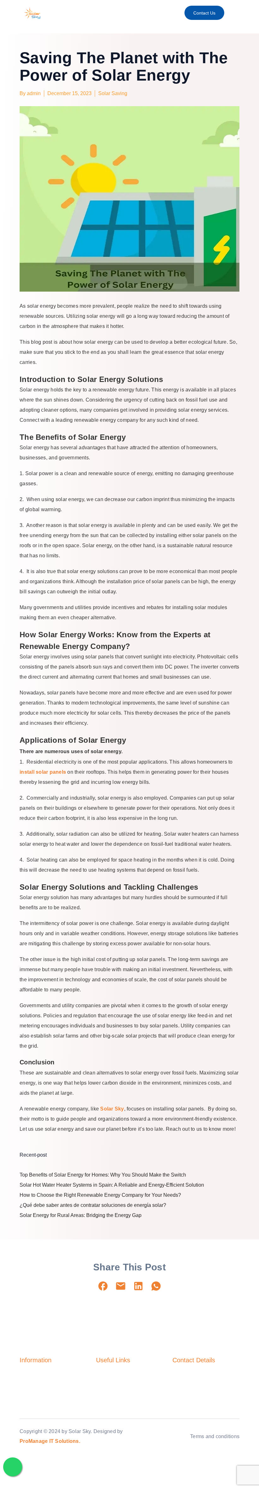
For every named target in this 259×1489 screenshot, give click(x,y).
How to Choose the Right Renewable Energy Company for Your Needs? (100, 1195)
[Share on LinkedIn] (138, 1286)
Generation (31, 1399)
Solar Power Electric (41, 1376)
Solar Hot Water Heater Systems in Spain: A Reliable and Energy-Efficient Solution (112, 1185)
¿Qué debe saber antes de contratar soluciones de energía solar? (93, 1205)
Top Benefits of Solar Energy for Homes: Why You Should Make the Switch (103, 1174)
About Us (105, 1376)
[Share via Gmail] (120, 1286)
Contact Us (204, 12)
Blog (100, 1387)
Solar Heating (33, 1387)
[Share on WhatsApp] (156, 1286)
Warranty (105, 1399)
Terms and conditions (214, 1436)
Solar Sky (112, 1108)
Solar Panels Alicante (41, 1410)
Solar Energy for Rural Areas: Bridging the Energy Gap (81, 1215)
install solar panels (43, 772)
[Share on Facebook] (103, 1286)
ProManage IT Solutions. (50, 1441)
